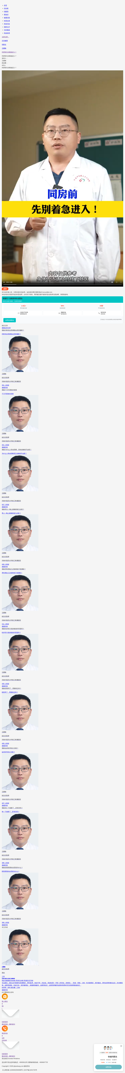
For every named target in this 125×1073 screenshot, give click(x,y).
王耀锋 (4, 48)
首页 (5, 5)
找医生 (4, 44)
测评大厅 (7, 27)
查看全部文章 (6, 328)
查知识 (6, 14)
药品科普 (7, 33)
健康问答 (7, 17)
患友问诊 (7, 24)
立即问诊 (108, 1067)
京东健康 (5, 40)
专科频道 (7, 30)
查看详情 (5, 990)
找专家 (6, 8)
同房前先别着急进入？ (9, 52)
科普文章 (7, 21)
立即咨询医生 (9, 320)
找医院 (6, 11)
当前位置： (5, 37)
